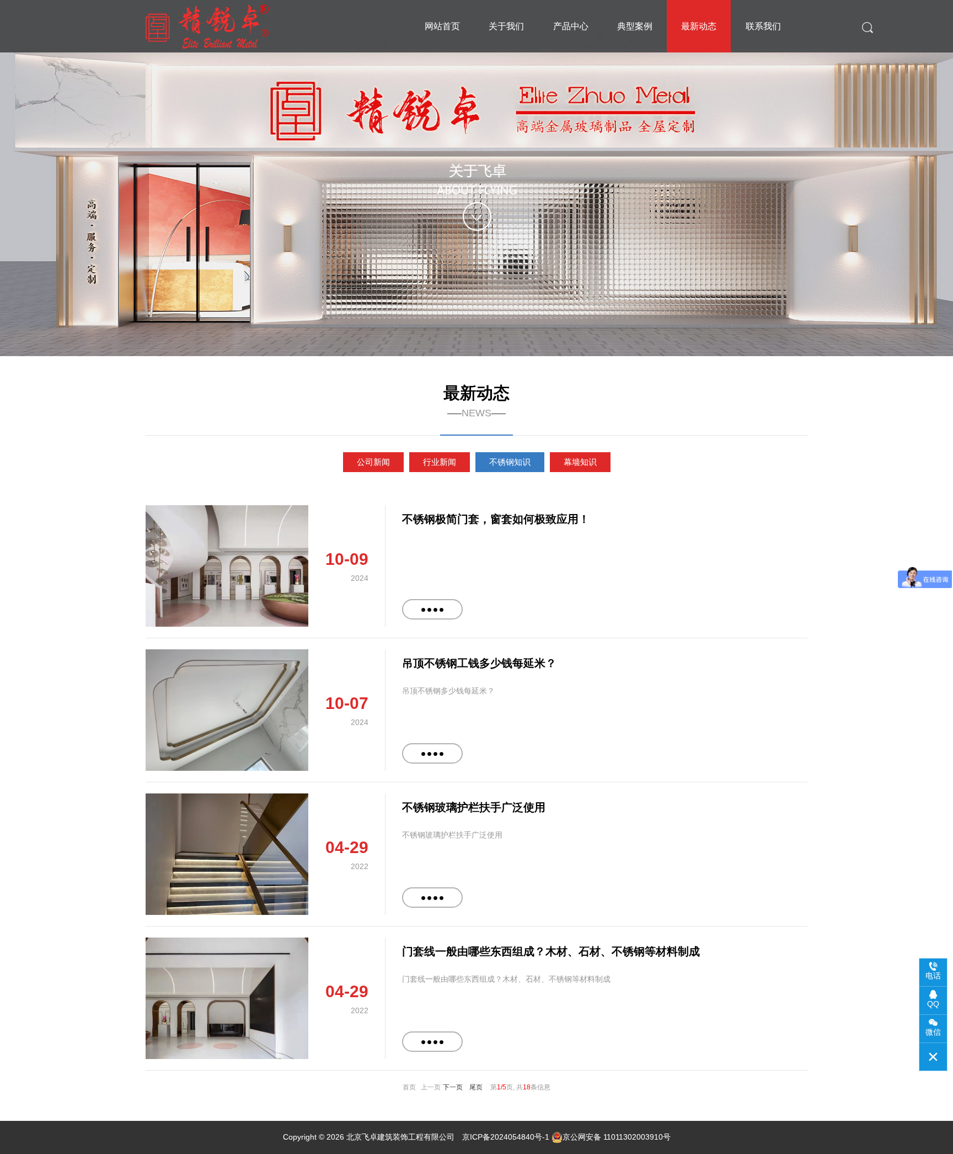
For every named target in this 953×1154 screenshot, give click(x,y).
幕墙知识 (580, 462)
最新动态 (698, 26)
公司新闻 (373, 462)
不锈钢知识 (510, 462)
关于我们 (506, 26)
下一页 (453, 1087)
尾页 (476, 1087)
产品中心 (570, 26)
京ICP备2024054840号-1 (505, 1136)
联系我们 (763, 26)
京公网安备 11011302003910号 (617, 1136)
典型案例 (634, 26)
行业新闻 (439, 462)
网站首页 (442, 26)
